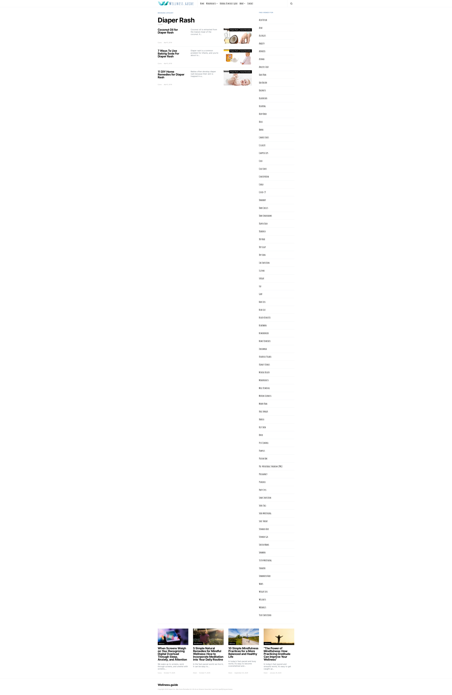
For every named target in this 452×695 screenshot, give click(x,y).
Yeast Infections (265, 615)
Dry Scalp (262, 247)
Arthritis (262, 51)
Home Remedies (245, 30)
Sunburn (262, 552)
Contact (250, 3)
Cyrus (160, 42)
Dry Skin (262, 254)
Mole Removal (264, 388)
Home (202, 3)
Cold (260, 160)
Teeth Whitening (265, 560)
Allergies (262, 35)
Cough (261, 184)
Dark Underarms (265, 215)
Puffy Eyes (262, 489)
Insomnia (263, 348)
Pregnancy (263, 474)
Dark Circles (263, 208)
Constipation (264, 176)
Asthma (261, 59)
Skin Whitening (265, 513)
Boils (261, 121)
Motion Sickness (265, 395)
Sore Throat (263, 521)
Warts (261, 583)
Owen (195, 673)
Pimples (262, 450)
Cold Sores (263, 168)
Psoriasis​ (262, 482)
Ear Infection (264, 262)
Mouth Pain (263, 403)
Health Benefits (265, 317)
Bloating (262, 106)
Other (261, 435)
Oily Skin (262, 427)
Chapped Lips (263, 153)
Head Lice (262, 309)
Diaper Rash (234, 30)
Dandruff (262, 200)
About (242, 3)
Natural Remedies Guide (229, 3)
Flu (260, 286)
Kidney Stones (264, 364)
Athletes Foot (264, 67)
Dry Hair (262, 239)
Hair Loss (262, 301)
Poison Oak (263, 458)
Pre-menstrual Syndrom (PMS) (270, 466)
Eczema (261, 270)
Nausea (261, 419)
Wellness (262, 599)
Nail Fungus (263, 411)
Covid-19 (262, 192)
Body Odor (263, 113)
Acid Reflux (263, 20)
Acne (261, 27)
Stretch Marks (264, 544)
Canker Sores (264, 137)
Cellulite (262, 145)
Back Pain (262, 74)
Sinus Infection (265, 497)
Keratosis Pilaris (265, 356)
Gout (260, 294)
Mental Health (264, 372)
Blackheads (263, 98)
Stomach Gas (263, 536)
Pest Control (263, 442)
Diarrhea (262, 231)
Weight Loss (263, 591)
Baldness (262, 90)
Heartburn (263, 325)
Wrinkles (262, 607)
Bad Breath (263, 82)
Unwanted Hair (264, 576)
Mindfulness (211, 3)
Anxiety (261, 43)
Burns (261, 129)
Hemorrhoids (264, 333)
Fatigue (261, 278)
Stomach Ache (264, 529)
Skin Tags (262, 505)
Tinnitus (262, 568)
